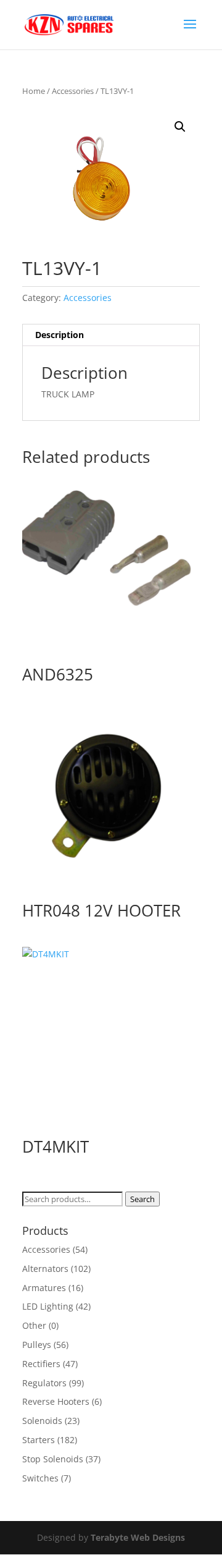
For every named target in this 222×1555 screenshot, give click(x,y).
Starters (38, 1440)
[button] (180, 127)
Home (33, 90)
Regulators (44, 1383)
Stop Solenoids (52, 1459)
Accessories (73, 90)
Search (142, 1199)
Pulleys (36, 1344)
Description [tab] (59, 335)
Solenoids (42, 1420)
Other (34, 1325)
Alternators (45, 1268)
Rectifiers (41, 1364)
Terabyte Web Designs (138, 1537)
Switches (40, 1478)
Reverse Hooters (55, 1401)
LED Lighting (47, 1306)
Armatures (44, 1288)
